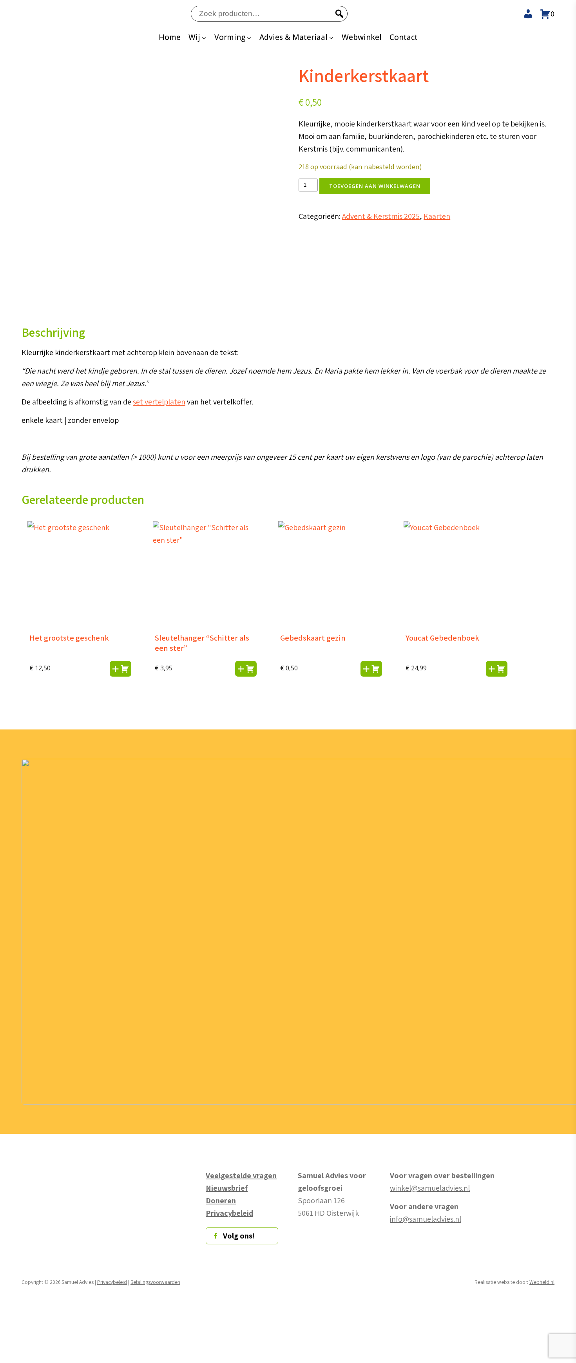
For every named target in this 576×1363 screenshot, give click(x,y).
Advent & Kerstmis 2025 (381, 216)
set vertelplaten (159, 402)
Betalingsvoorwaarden (155, 1281)
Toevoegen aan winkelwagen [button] (120, 669)
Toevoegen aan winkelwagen (374, 186)
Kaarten (437, 216)
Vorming (229, 37)
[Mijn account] (525, 13)
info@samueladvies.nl (425, 1219)
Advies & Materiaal (293, 37)
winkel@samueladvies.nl (430, 1188)
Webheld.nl (541, 1281)
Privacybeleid (112, 1281)
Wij (194, 37)
